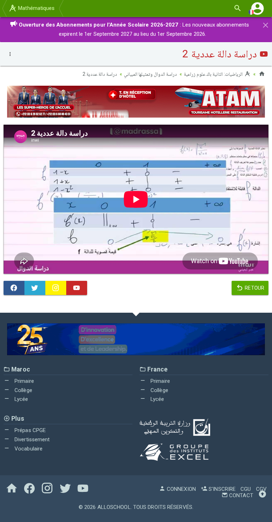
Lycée (20, 399)
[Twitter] (34, 288)
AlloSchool (114, 507)
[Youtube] (76, 288)
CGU (245, 489)
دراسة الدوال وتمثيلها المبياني (150, 74)
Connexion (180, 489)
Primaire (23, 381)
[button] (257, 8)
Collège (22, 390)
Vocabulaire (27, 449)
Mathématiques (36, 8)
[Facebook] (14, 288)
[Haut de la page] (262, 495)
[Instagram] (55, 288)
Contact (240, 495)
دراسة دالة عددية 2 (100, 74)
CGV (261, 489)
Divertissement (31, 439)
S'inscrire (221, 489)
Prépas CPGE (29, 430)
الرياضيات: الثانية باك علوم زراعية (214, 74)
